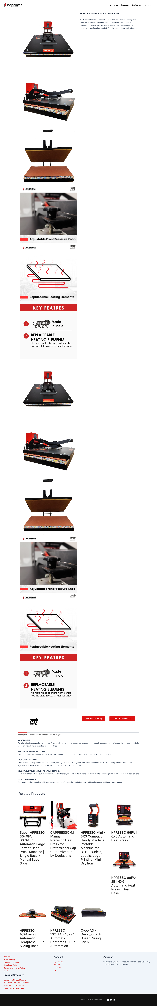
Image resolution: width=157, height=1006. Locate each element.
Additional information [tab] (39, 735)
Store (6, 971)
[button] (50, 717)
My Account (58, 962)
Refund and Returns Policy (14, 968)
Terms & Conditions (12, 962)
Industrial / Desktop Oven (14, 985)
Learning (148, 5)
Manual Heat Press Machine (15, 980)
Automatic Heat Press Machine (16, 983)
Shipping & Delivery (12, 965)
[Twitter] (111, 1000)
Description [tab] (22, 735)
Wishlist (57, 965)
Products (125, 5)
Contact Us (136, 5)
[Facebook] (108, 1000)
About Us (114, 5)
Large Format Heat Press (14, 988)
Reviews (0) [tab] (55, 735)
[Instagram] (114, 1000)
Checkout (57, 967)
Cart (55, 970)
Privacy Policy (9, 959)
